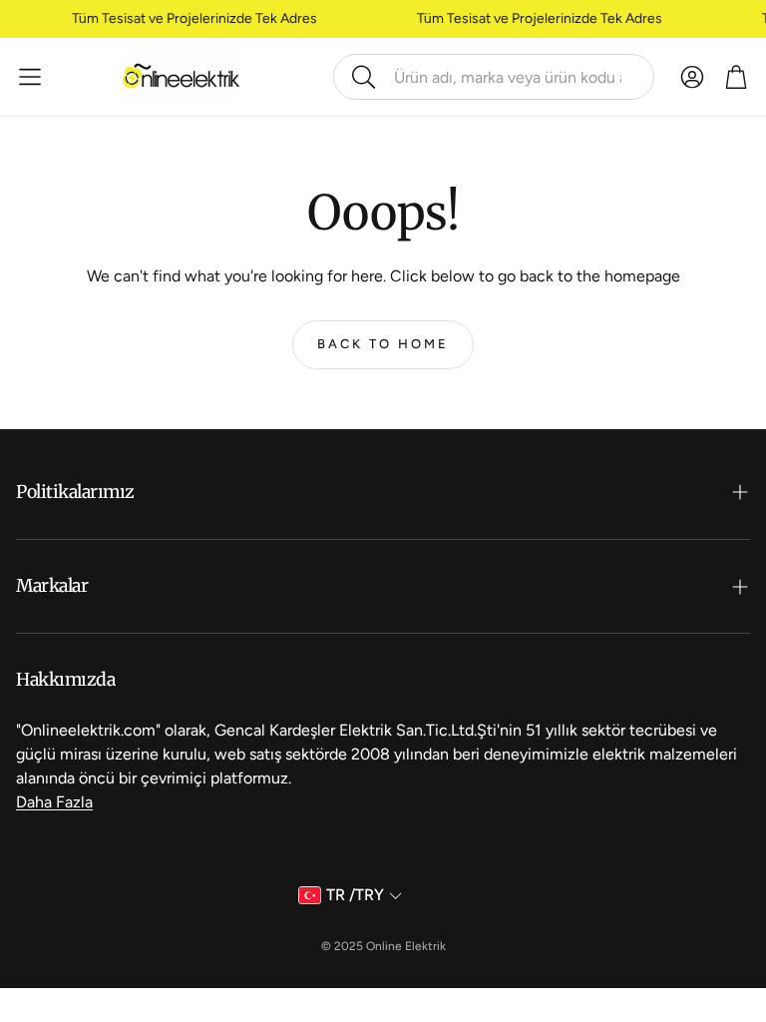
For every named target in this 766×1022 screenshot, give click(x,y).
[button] (493, 77)
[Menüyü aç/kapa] (30, 77)
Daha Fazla (54, 801)
